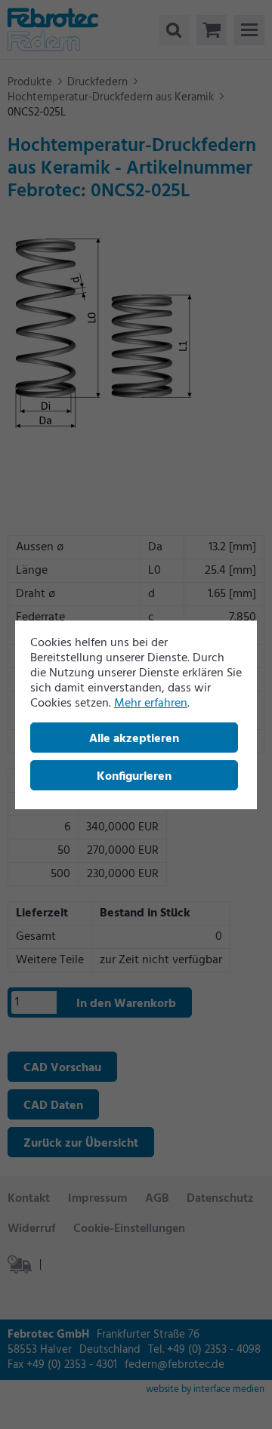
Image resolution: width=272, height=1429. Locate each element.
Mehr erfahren (150, 703)
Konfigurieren (134, 777)
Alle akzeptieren (134, 739)
